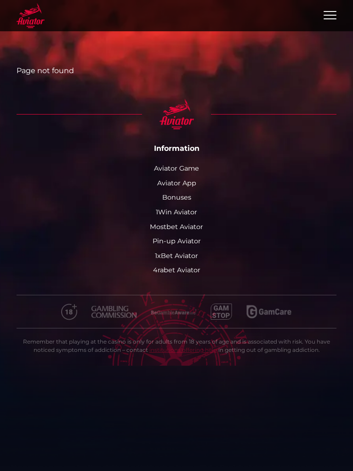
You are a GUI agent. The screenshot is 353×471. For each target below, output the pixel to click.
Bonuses (176, 197)
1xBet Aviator (176, 256)
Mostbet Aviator (176, 227)
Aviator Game (176, 168)
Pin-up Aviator (177, 241)
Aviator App (176, 183)
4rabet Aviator (176, 270)
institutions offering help (183, 349)
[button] (330, 15)
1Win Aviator (176, 212)
